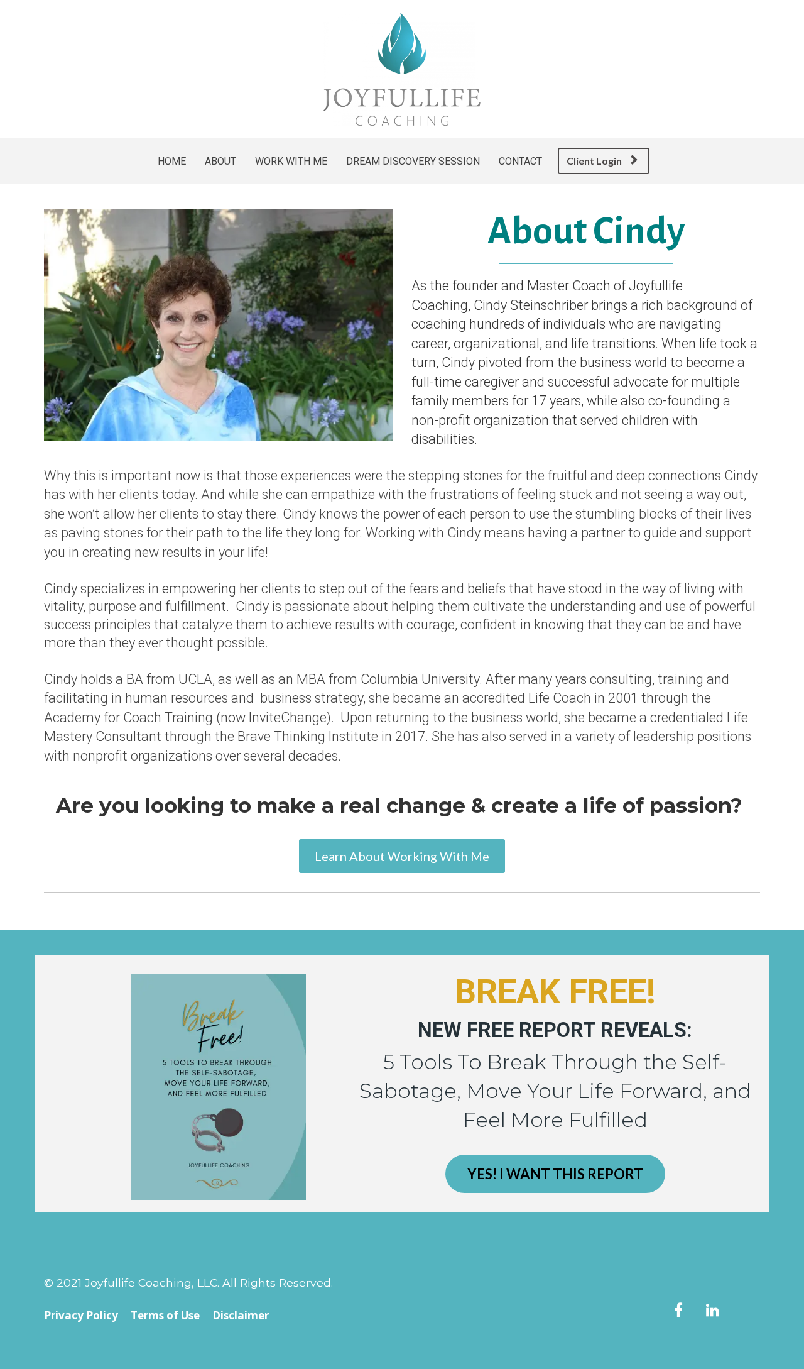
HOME (172, 161)
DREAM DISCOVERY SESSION (413, 161)
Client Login (594, 161)
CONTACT (520, 161)
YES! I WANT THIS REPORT (555, 1173)
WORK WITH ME (291, 161)
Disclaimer (240, 1315)
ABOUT (220, 161)
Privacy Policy (81, 1315)
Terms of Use (165, 1315)
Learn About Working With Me (402, 856)
